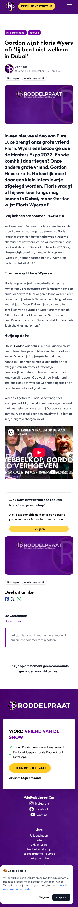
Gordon (61, 198)
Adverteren (39, 844)
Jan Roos (21, 67)
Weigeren (44, 897)
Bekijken (39, 529)
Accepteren (61, 897)
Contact (39, 840)
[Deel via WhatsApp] (19, 599)
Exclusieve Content (36, 6)
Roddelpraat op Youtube (39, 853)
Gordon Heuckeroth (34, 78)
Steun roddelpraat (30, 768)
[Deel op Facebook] (7, 599)
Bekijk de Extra (39, 858)
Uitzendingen (39, 835)
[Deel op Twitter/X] (13, 599)
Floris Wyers (13, 78)
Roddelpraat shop (39, 849)
